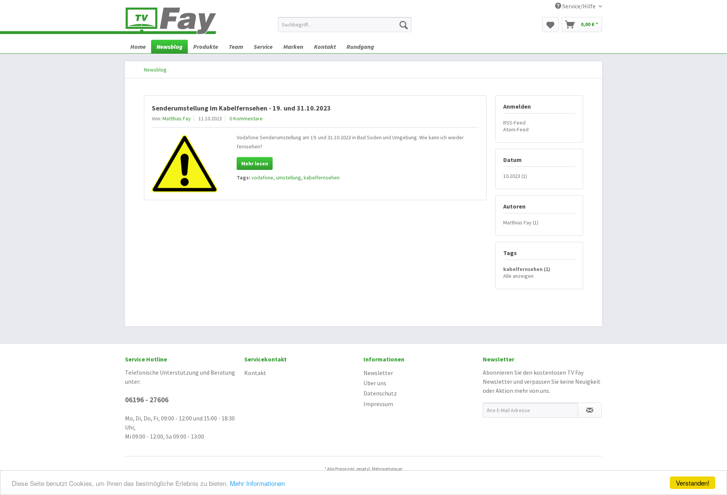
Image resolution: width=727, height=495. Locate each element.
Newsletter (378, 373)
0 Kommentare (246, 118)
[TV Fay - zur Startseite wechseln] (170, 21)
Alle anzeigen (518, 275)
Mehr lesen (254, 163)
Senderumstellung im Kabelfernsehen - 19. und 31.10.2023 (241, 108)
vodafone (262, 177)
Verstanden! (693, 482)
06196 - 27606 (146, 399)
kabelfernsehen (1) (526, 269)
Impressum (378, 404)
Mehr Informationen (257, 483)
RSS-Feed (514, 122)
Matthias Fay (176, 118)
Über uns (375, 383)
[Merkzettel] (550, 24)
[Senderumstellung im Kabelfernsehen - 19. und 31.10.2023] (184, 163)
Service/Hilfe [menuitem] (579, 6)
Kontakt (255, 373)
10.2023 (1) (515, 176)
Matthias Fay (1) (520, 222)
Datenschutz (380, 393)
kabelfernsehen (322, 177)
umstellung (288, 177)
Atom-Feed (516, 129)
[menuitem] (345, 24)
